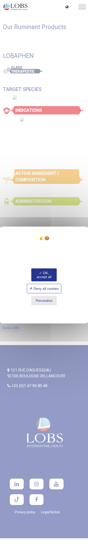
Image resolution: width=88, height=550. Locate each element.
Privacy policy (44, 310)
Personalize (44, 300)
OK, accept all (44, 275)
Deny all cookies (46, 289)
